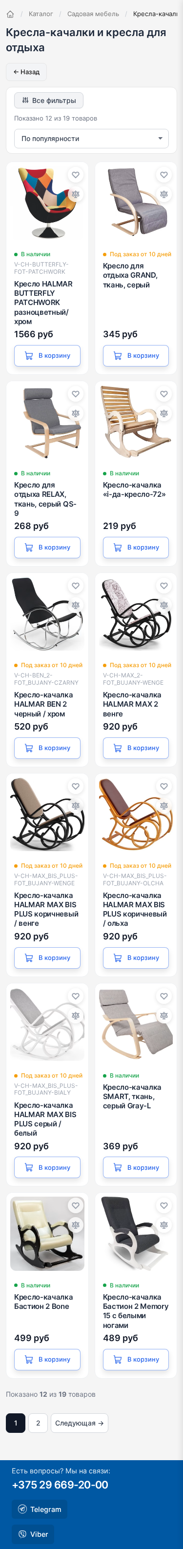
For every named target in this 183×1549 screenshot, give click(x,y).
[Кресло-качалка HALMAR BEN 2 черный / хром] (47, 614)
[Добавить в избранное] (75, 175)
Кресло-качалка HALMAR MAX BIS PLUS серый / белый (45, 1119)
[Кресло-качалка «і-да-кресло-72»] (136, 422)
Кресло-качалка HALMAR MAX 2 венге (132, 704)
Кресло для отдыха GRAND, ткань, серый (130, 275)
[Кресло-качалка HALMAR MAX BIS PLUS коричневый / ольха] (136, 814)
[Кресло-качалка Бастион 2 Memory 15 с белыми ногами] (136, 1234)
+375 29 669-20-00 (60, 1484)
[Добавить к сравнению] (75, 194)
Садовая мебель (93, 14)
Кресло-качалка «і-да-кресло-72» (134, 489)
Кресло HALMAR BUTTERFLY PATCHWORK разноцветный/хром (43, 302)
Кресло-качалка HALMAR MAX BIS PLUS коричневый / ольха (135, 909)
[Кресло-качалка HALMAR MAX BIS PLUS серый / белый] (47, 1024)
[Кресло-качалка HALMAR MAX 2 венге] (136, 614)
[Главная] (10, 14)
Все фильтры (54, 100)
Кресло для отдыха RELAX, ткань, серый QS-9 (45, 499)
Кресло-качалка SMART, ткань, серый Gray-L (132, 1096)
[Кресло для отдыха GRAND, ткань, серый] (136, 203)
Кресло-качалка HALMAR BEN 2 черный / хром (43, 704)
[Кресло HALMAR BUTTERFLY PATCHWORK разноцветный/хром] (47, 203)
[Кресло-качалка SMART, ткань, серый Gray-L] (136, 1024)
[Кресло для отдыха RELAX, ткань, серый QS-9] (47, 422)
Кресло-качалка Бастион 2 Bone (43, 1301)
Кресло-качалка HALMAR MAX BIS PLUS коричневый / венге (46, 909)
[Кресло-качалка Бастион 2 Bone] (47, 1234)
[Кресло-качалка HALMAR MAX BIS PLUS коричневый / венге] (47, 814)
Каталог (41, 14)
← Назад (26, 72)
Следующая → (79, 1423)
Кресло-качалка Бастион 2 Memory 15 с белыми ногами (136, 1311)
